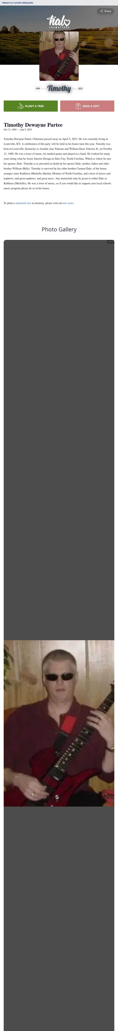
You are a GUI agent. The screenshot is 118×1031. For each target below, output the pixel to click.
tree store (68, 203)
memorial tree (23, 203)
